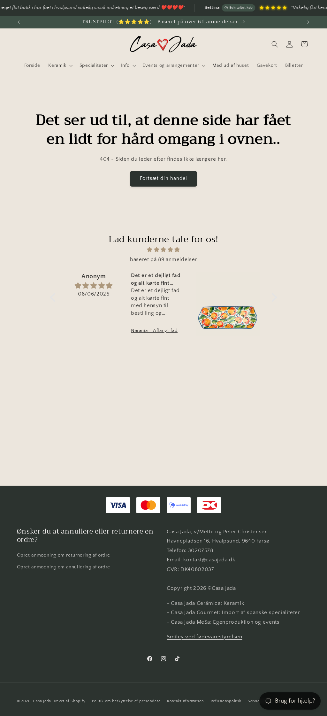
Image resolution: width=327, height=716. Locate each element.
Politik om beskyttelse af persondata (126, 701)
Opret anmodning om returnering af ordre (63, 555)
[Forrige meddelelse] (19, 22)
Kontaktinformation (185, 701)
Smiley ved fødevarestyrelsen (204, 637)
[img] (163, 250)
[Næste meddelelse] (308, 22)
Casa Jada (42, 701)
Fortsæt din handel (163, 178)
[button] (59, 65)
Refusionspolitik (226, 701)
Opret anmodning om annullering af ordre (63, 567)
